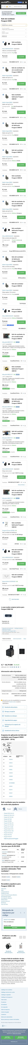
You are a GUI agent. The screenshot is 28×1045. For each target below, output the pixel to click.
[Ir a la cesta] (26, 2)
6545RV (18, 877)
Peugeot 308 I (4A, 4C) (9, 813)
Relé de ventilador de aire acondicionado (8, 857)
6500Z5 (10, 796)
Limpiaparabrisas (5, 891)
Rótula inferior (4, 899)
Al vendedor (4, 1004)
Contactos (3, 1014)
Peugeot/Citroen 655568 (8, 530)
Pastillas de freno (5, 893)
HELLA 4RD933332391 (7, 48)
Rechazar (20, 1038)
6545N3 (8, 877)
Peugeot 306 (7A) (8, 834)
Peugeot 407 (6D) (8, 819)
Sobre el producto (17, 638)
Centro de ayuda (5, 1012)
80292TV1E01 (9, 919)
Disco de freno (4, 904)
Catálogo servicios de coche (8, 992)
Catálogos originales (6, 994)
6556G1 (11, 793)
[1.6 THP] (6, 6)
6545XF (8, 880)
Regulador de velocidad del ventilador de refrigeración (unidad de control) (7, 622)
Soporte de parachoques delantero (9, 895)
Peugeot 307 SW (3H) (9, 825)
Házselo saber (12, 701)
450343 (10, 786)
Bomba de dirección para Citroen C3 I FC (8, 952)
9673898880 (12, 783)
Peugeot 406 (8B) (8, 821)
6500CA (11, 766)
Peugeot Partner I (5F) (9, 830)
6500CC (11, 762)
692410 (10, 789)
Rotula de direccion (5, 901)
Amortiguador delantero (6, 898)
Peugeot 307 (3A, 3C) (8, 823)
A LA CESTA (21, 56)
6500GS (11, 779)
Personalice (14, 1041)
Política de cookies (16, 1033)
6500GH (11, 772)
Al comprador (4, 1007)
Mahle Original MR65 (7, 75)
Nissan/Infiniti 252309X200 (9, 581)
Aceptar (7, 1038)
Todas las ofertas (6, 638)
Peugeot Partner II (8, 836)
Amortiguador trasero (6, 896)
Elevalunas (3, 902)
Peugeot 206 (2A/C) (8, 832)
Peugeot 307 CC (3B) (8, 827)
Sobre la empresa (5, 1009)
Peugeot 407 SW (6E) (8, 817)
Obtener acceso (21, 13)
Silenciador (3, 888)
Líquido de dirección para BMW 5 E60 (21, 952)
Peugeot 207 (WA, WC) (9, 815)
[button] (20, 2)
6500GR (11, 776)
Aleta (2, 890)
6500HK (11, 759)
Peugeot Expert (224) (8, 828)
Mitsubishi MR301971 (7, 342)
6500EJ (10, 769)
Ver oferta (14, 927)
